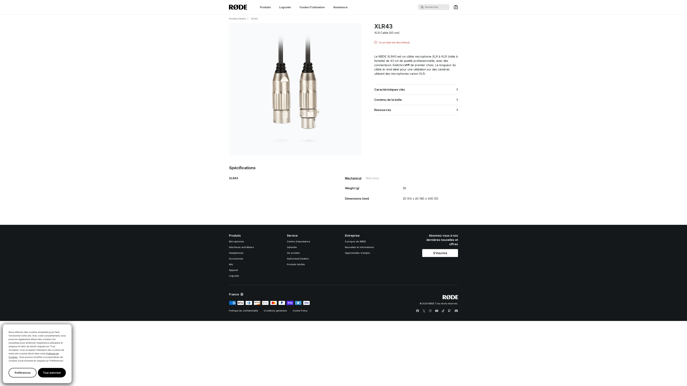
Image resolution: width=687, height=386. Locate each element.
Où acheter (293, 252)
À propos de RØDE (355, 241)
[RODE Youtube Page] (436, 311)
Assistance (340, 7)
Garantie (292, 247)
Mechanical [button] (353, 178)
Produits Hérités (237, 18)
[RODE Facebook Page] (417, 311)
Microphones (236, 241)
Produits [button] (265, 7)
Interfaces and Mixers (241, 247)
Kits (231, 264)
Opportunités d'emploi (357, 252)
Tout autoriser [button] (52, 372)
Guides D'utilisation (312, 7)
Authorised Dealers (298, 258)
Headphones (236, 252)
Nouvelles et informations (359, 247)
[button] (456, 7)
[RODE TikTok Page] (443, 311)
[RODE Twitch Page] (449, 311)
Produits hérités (296, 264)
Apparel (233, 270)
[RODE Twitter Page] (424, 311)
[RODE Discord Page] (456, 311)
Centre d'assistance (298, 241)
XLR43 (254, 18)
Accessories (236, 258)
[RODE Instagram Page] (430, 311)
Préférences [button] (23, 372)
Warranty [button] (372, 178)
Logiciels (285, 7)
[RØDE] (238, 7)
